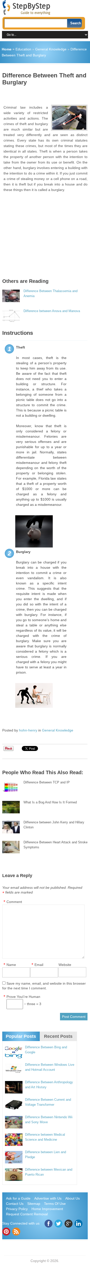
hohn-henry (28, 730)
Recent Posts (58, 1036)
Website (64, 965)
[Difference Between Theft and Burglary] (69, 118)
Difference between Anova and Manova (52, 311)
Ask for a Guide (18, 1198)
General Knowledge (50, 49)
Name (11, 964)
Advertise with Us (48, 1198)
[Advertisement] (46, 93)
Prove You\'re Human (23, 996)
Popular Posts (21, 1036)
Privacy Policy (17, 1209)
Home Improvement (47, 1209)
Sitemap (33, 1204)
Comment (14, 901)
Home (7, 49)
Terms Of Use (55, 1204)
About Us (72, 1198)
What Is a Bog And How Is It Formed (50, 802)
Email (38, 964)
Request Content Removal (27, 1214)
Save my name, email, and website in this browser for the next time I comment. (44, 985)
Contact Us (15, 1204)
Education (23, 49)
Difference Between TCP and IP (47, 782)
